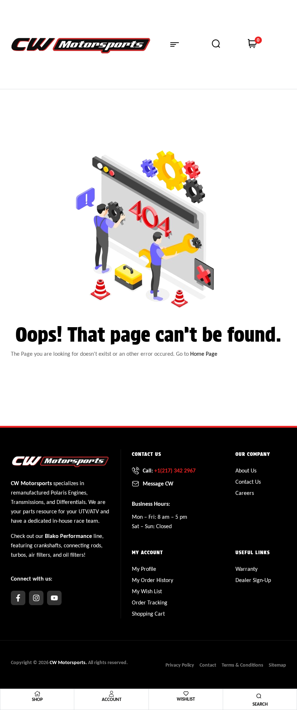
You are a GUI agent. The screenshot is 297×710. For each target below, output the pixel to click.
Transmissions (27, 502)
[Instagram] (36, 598)
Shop (37, 699)
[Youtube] (54, 598)
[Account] (111, 694)
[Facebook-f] (18, 598)
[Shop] (37, 694)
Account (111, 699)
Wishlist (186, 699)
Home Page (203, 353)
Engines (77, 492)
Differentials (71, 502)
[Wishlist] (186, 693)
